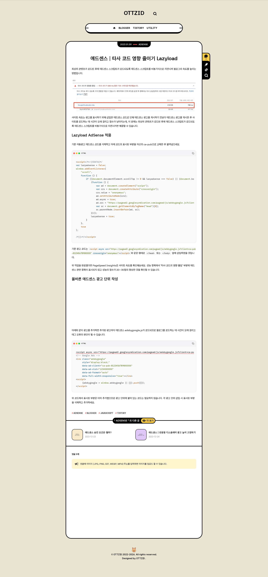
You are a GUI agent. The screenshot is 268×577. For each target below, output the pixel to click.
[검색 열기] (155, 14)
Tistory (138, 27)
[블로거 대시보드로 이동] (134, 550)
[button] (206, 64)
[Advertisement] (134, 304)
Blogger (124, 27)
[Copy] (193, 153)
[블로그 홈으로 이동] (114, 28)
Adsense (143, 44)
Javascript (106, 413)
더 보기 (150, 420)
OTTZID (134, 13)
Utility (152, 27)
